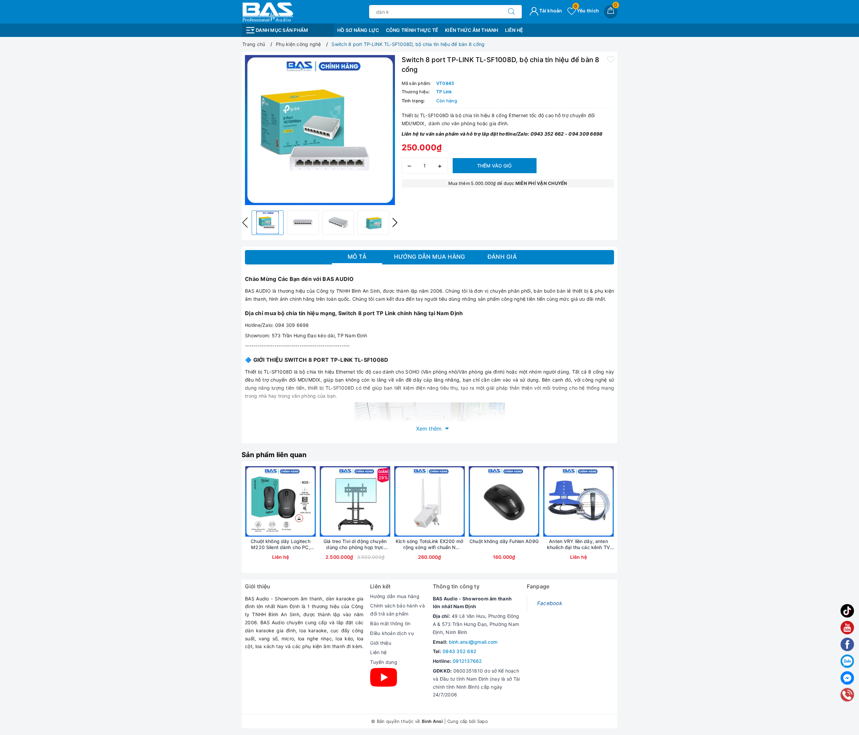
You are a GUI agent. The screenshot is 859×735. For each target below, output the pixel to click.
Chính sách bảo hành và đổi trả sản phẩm (397, 610)
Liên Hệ (514, 30)
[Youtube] (383, 677)
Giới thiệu (380, 643)
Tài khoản (550, 10)
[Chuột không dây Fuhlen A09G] (504, 501)
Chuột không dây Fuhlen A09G (504, 541)
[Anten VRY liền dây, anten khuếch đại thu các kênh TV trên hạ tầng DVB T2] (578, 501)
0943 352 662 (459, 651)
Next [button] (395, 222)
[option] (320, 130)
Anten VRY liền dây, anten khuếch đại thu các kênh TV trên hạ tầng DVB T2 (578, 544)
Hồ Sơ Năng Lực (358, 30)
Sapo (482, 721)
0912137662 (467, 661)
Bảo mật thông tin (390, 623)
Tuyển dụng (383, 662)
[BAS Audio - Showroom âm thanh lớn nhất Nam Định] (267, 11)
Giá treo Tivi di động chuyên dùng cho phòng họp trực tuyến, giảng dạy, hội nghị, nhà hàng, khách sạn (355, 544)
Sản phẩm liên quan (274, 455)
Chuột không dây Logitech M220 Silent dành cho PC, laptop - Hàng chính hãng (280, 544)
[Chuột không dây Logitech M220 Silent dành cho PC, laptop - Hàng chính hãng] (280, 501)
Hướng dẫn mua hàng (394, 596)
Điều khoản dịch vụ (392, 633)
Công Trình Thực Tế (412, 30)
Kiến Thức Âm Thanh (471, 30)
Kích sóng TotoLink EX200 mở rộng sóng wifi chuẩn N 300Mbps (429, 544)
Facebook (549, 603)
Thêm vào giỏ (494, 165)
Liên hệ (378, 652)
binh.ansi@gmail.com (473, 642)
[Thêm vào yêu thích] (610, 59)
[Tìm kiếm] (511, 11)
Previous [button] (245, 222)
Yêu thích (586, 10)
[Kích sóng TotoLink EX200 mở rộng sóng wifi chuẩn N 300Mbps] (429, 501)
